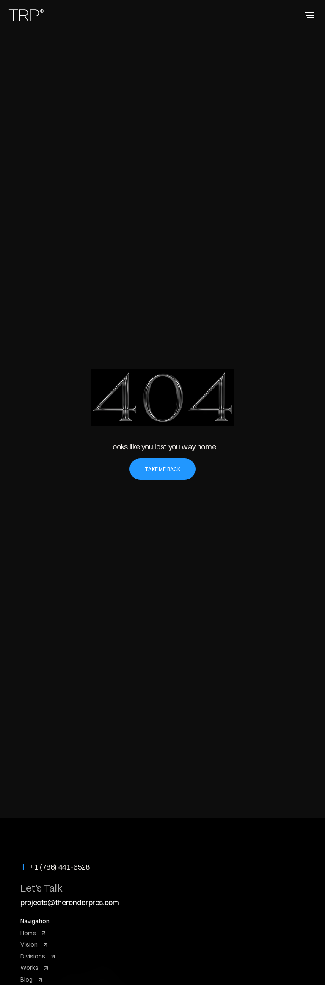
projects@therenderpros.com (69, 902)
